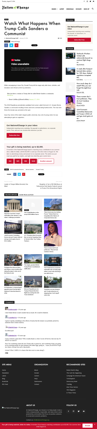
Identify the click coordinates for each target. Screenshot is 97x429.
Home (4, 370)
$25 (18, 161)
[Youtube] (93, 1)
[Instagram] (87, 1)
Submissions (38, 381)
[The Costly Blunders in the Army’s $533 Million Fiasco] (33, 205)
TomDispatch (70, 378)
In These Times (71, 393)
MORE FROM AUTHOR (26, 195)
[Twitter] (90, 1)
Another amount (46, 161)
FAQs (36, 378)
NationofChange (15, 41)
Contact (36, 384)
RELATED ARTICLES (11, 195)
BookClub (5, 381)
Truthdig (69, 384)
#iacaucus (10, 95)
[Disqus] (33, 329)
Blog (3, 378)
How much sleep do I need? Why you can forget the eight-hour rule (84, 86)
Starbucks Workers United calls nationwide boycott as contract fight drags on (84, 57)
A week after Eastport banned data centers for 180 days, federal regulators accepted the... (84, 73)
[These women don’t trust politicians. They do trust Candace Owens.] (53, 233)
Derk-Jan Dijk (80, 92)
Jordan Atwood (81, 120)
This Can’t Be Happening (73, 373)
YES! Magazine (70, 390)
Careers (36, 376)
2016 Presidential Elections (17, 169)
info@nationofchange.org (41, 420)
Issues (54, 9)
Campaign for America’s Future (75, 376)
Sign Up (86, 9)
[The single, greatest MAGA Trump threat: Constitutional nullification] (33, 258)
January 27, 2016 (34, 99)
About (36, 370)
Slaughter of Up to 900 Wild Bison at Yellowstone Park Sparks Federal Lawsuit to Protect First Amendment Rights (49, 186)
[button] (92, 9)
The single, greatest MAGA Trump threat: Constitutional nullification (32, 266)
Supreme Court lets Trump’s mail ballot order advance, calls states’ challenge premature (13, 215)
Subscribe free (14, 135)
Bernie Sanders (30, 169)
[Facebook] (84, 1)
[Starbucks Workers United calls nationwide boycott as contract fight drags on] (70, 55)
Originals (70, 9)
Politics (6, 19)
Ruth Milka (80, 79)
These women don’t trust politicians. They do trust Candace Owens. (51, 249)
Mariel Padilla (81, 105)
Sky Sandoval (80, 64)
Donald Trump (40, 169)
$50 (25, 161)
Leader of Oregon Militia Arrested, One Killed (16, 185)
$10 (10, 161)
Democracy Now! (71, 381)
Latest (62, 9)
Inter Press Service (72, 387)
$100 (33, 161)
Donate (78, 9)
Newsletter (5, 373)
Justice (6, 265)
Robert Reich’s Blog (72, 370)
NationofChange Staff (12, 38)
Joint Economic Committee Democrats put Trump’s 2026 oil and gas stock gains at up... (85, 113)
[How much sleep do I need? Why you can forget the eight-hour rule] (70, 87)
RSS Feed (5, 384)
